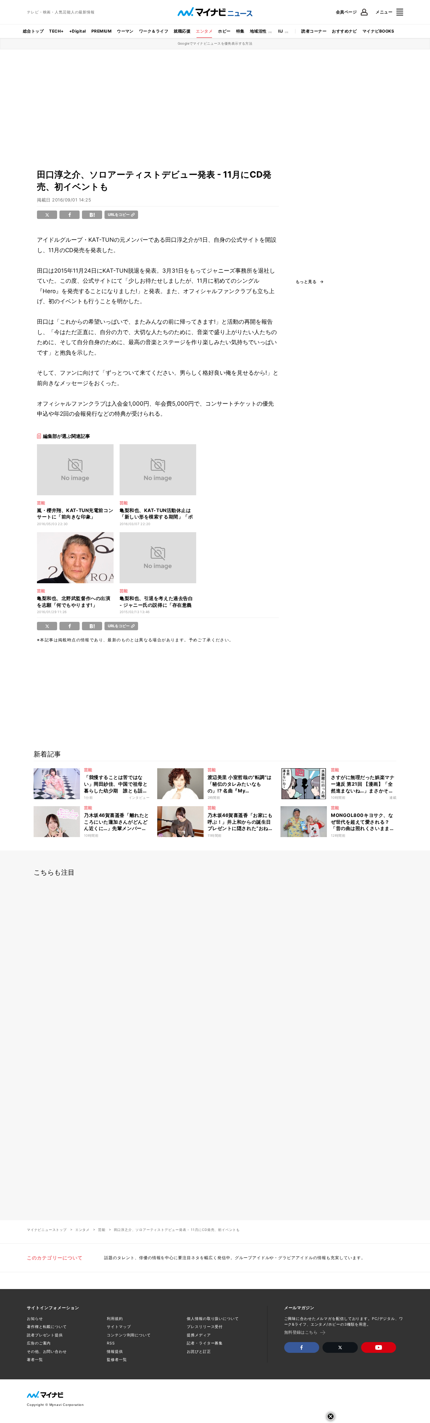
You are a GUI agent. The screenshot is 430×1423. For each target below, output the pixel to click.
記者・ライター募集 (205, 1343)
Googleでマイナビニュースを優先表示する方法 (215, 43)
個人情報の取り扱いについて (213, 1318)
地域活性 (258, 31)
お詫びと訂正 (199, 1351)
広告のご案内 (39, 1343)
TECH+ (56, 31)
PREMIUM (101, 31)
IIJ (280, 31)
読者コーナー (314, 31)
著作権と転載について (47, 1326)
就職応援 (182, 31)
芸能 (101, 1230)
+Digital (77, 31)
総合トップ (33, 31)
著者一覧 (35, 1359)
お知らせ (35, 1318)
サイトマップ (119, 1326)
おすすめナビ (344, 31)
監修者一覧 (117, 1359)
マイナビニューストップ (47, 1230)
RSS (111, 1343)
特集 (240, 31)
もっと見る (306, 282)
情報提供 (115, 1351)
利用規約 (115, 1318)
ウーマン (125, 31)
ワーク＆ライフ (153, 31)
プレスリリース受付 (205, 1326)
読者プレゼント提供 (45, 1335)
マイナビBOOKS (378, 31)
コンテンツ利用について (129, 1335)
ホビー (224, 31)
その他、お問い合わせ (47, 1351)
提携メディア (199, 1335)
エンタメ (204, 31)
